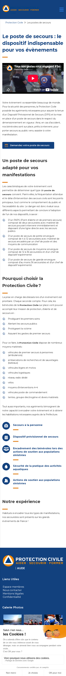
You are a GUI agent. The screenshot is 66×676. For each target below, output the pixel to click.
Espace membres (13, 586)
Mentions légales (13, 593)
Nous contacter (12, 590)
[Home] (20, 9)
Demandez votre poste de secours (29, 145)
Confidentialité (11, 596)
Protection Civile (14, 22)
